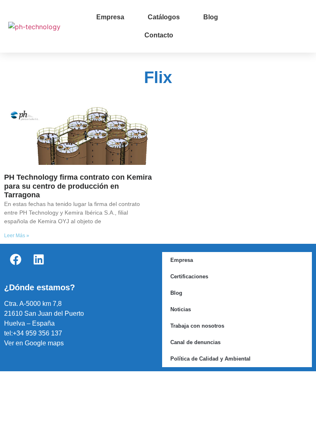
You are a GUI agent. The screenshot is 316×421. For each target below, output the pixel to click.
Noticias (180, 309)
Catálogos (164, 17)
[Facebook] (15, 259)
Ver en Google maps (34, 343)
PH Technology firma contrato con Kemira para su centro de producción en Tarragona (78, 186)
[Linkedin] (38, 259)
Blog (210, 17)
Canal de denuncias (195, 342)
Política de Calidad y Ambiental (210, 359)
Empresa (110, 17)
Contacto (158, 35)
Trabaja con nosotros (197, 326)
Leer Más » (16, 235)
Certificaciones (189, 276)
